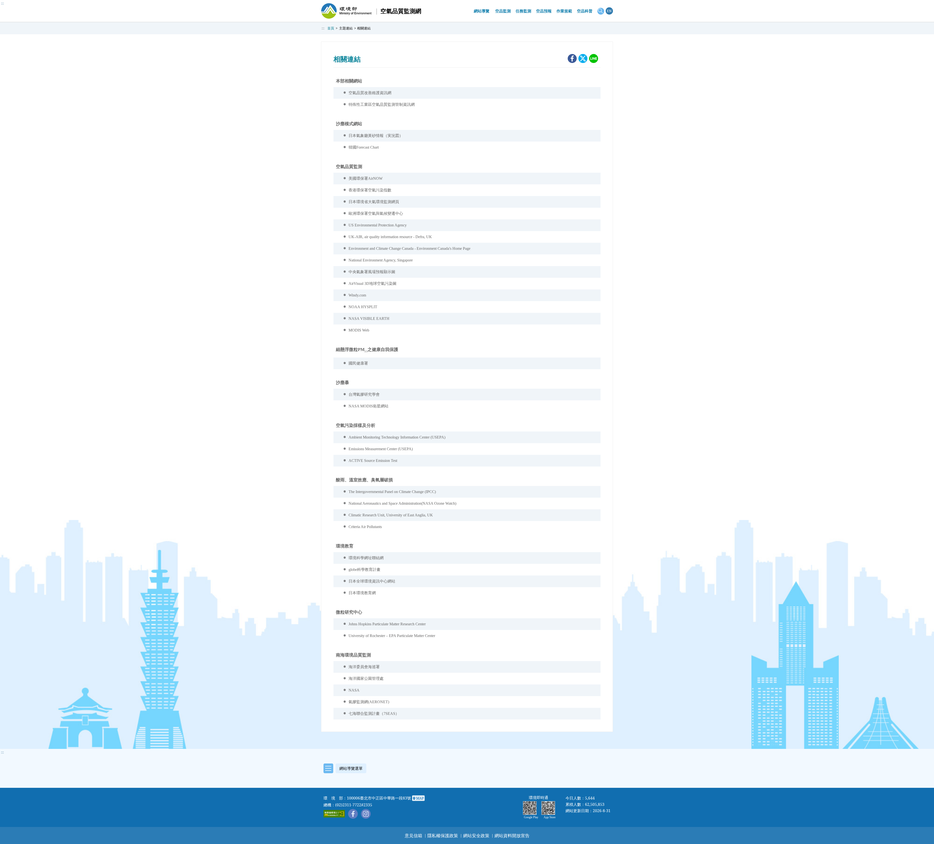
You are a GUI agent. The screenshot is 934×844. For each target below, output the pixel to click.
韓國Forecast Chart (364, 147)
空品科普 (585, 11)
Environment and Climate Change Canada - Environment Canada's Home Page (409, 248)
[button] (343, 767)
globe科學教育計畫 (364, 569)
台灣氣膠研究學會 (364, 394)
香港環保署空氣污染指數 (370, 190)
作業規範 (564, 11)
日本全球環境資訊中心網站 (372, 581)
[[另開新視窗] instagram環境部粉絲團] (366, 814)
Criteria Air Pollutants (365, 527)
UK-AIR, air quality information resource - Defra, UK (390, 237)
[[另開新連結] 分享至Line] (593, 58)
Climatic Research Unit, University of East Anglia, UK (391, 515)
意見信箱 (413, 835)
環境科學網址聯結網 (366, 558)
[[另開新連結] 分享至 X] (582, 58)
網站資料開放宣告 (512, 835)
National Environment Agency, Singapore (381, 260)
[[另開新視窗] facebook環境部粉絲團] (353, 814)
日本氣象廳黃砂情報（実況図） (376, 136)
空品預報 (544, 11)
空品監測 (503, 11)
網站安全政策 (476, 835)
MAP (419, 798)
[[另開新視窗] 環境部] (346, 10)
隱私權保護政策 (442, 835)
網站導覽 (481, 11)
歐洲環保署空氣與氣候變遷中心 (376, 213)
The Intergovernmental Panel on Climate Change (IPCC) (392, 492)
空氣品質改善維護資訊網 (370, 93)
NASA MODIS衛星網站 (368, 406)
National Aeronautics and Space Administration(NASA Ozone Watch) (402, 503)
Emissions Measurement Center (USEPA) (381, 449)
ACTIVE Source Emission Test (373, 460)
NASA (354, 690)
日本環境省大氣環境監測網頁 (374, 202)
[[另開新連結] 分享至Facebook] (572, 58)
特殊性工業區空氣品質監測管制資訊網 (382, 104)
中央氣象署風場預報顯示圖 (372, 272)
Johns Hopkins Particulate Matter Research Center (387, 624)
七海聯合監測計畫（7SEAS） (374, 713)
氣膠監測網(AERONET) (369, 702)
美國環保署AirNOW (366, 178)
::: (2, 3)
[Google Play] (531, 808)
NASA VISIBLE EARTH (369, 318)
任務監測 (523, 11)
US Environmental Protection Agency (378, 225)
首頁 (330, 28)
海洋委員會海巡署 (364, 667)
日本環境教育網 (362, 593)
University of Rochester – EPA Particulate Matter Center (392, 636)
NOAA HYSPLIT (363, 307)
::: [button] (2, 752)
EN (609, 11)
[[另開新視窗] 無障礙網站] (334, 813)
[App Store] (549, 808)
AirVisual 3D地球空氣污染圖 (372, 283)
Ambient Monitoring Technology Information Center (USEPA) (397, 437)
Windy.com (357, 295)
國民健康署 (358, 363)
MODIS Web (359, 330)
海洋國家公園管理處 (366, 678)
